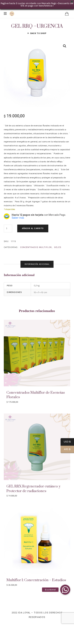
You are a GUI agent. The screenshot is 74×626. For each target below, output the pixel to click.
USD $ (66, 442)
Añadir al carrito (33, 228)
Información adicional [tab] (37, 264)
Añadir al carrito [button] (37, 353)
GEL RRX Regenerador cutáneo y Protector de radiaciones (33, 488)
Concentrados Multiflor (36, 247)
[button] (64, 46)
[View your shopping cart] (66, 13)
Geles (57, 247)
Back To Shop (38, 33)
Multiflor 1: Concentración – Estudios (36, 580)
